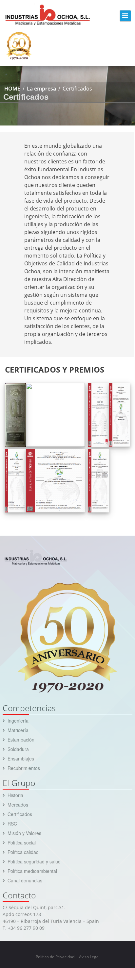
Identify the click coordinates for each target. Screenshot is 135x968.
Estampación (21, 739)
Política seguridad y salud (34, 861)
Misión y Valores (24, 833)
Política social (22, 842)
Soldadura (18, 749)
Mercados (18, 804)
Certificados (20, 814)
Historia (15, 795)
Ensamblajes (21, 758)
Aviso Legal (89, 957)
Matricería (18, 730)
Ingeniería (18, 720)
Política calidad (23, 852)
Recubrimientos (24, 768)
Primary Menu (125, 16)
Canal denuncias (25, 880)
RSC (12, 823)
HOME (12, 88)
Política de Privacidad (55, 957)
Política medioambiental (32, 871)
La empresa (41, 88)
